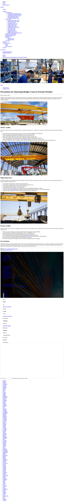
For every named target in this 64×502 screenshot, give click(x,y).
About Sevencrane (6, 42)
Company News (6, 88)
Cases (7, 45)
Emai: (9, 284)
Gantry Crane (8, 19)
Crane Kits (8, 40)
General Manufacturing (7, 266)
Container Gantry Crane (13, 23)
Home (4, 55)
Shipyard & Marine (7, 274)
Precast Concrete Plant (7, 269)
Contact (4, 47)
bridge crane (26, 235)
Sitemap (4, 290)
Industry (4, 41)
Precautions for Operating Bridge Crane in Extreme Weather (15, 57)
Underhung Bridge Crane (13, 17)
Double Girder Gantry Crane (13, 20)
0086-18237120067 (7, 52)
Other (4, 278)
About (4, 1)
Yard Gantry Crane (12, 29)
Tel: (8, 285)
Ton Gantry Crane (11, 28)
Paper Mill (5, 270)
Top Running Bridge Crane (13, 18)
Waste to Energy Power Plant (9, 276)
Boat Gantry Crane (12, 30)
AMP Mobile (5, 291)
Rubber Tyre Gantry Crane (11, 33)
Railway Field (6, 275)
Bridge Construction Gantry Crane (15, 32)
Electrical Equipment (7, 273)
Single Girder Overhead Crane (14, 15)
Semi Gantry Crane (12, 22)
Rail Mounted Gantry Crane (13, 27)
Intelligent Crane (9, 36)
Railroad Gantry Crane (12, 31)
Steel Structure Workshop (11, 35)
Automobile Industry (7, 271)
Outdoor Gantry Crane (12, 26)
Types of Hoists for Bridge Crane (11, 248)
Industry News (6, 87)
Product (4, 11)
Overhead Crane (9, 12)
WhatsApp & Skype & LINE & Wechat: (15, 286)
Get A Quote (3, 49)
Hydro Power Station (7, 277)
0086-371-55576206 (7, 306)
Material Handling (6, 267)
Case (4, 3)
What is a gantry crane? (7, 250)
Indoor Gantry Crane (12, 24)
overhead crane (15, 189)
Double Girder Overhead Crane (14, 13)
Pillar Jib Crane (11, 39)
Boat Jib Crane (11, 38)
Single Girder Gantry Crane (13, 21)
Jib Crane (7, 37)
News (4, 2)
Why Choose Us (6, 4)
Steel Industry (5, 268)
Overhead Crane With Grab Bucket (15, 14)
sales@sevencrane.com (7, 51)
